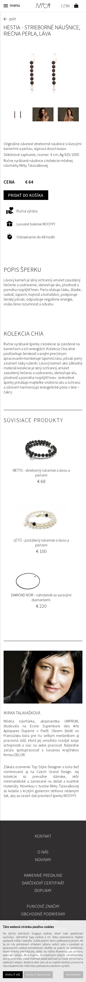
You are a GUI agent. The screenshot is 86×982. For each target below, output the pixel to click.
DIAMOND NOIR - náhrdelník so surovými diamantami (41, 597)
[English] (67, 6)
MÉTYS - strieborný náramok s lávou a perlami (41, 472)
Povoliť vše (12, 974)
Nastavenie (73, 974)
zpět (12, 18)
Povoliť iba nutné (38, 974)
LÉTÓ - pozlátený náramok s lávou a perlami (41, 542)
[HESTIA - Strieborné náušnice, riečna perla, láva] (43, 72)
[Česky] (62, 6)
